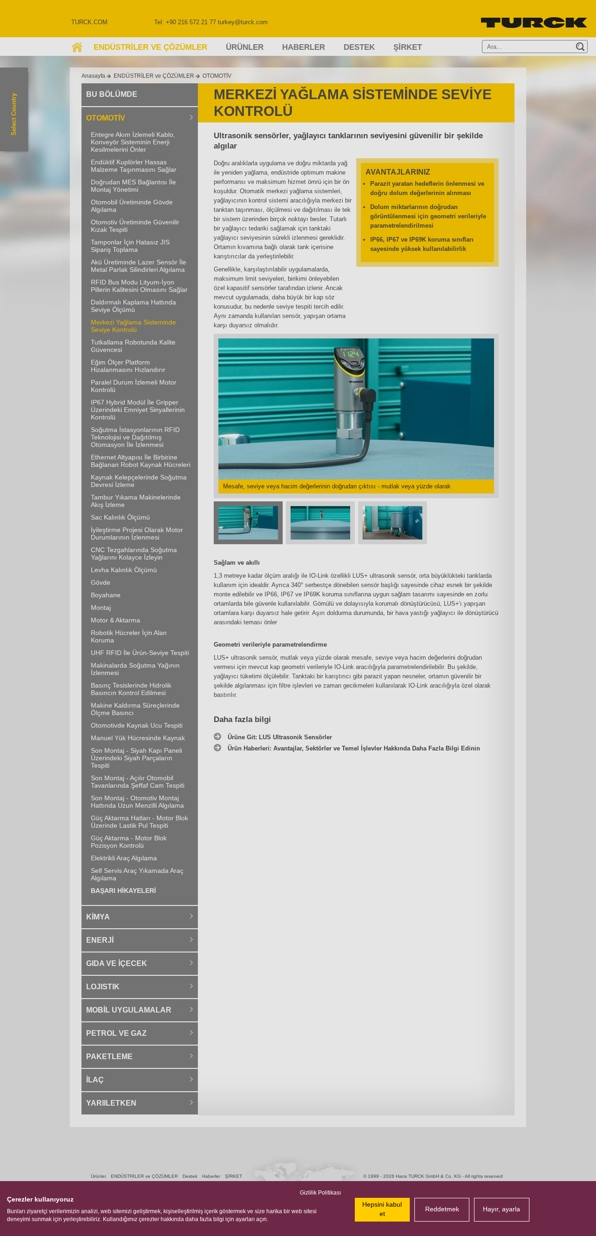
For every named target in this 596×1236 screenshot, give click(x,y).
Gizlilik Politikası (320, 1192)
